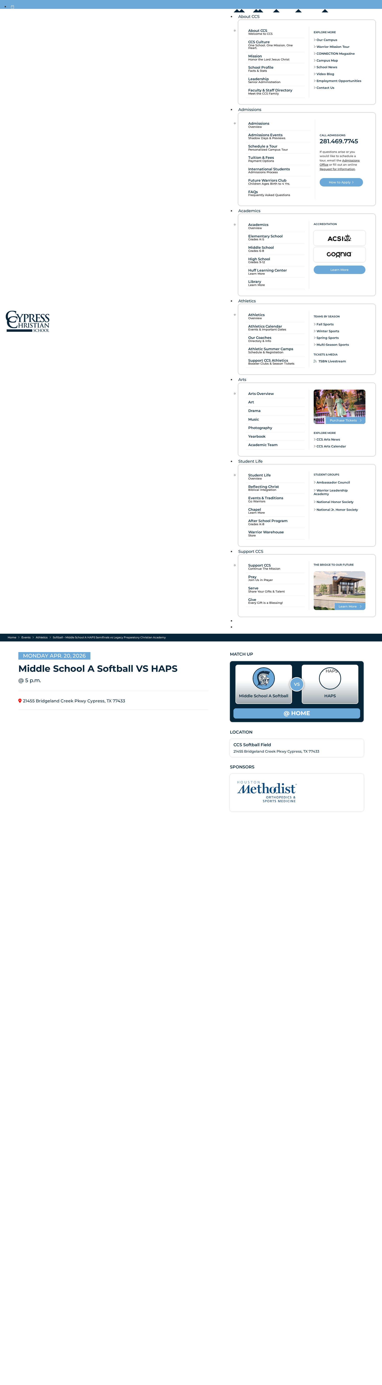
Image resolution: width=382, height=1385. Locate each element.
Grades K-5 (256, 239)
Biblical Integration (262, 490)
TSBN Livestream (332, 361)
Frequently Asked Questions (269, 195)
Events (26, 637)
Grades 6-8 (256, 251)
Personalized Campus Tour (268, 149)
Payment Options (261, 161)
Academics (249, 210)
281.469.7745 (339, 141)
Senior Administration (264, 82)
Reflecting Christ (263, 487)
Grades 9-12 (256, 262)
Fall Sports (325, 324)
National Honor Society (334, 502)
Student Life (250, 461)
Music (253, 420)
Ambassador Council (333, 482)
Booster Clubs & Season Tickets (271, 363)
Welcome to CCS (260, 33)
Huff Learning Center (267, 270)
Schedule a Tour (262, 146)
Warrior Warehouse (266, 532)
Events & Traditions (265, 498)
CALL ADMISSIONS (333, 135)
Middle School (261, 248)
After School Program (268, 521)
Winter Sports (327, 331)
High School (259, 259)
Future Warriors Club (267, 181)
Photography (260, 428)
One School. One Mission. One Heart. (270, 47)
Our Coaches (259, 338)
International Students (269, 169)
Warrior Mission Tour (333, 47)
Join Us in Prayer (260, 580)
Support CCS (250, 551)
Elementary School (265, 236)
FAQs (253, 192)
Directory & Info (259, 341)
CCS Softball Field (252, 744)
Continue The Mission (264, 568)
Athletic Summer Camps (270, 349)
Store (252, 535)
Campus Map (327, 60)
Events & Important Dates (267, 329)
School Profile (260, 67)
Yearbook (256, 437)
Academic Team (263, 445)
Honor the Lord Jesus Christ (268, 59)
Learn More (256, 273)
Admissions (249, 109)
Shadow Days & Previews (266, 138)
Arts (242, 379)
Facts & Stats (257, 70)
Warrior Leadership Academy (331, 492)
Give (252, 600)
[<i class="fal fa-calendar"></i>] (12, 7)
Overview (255, 127)
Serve (253, 588)
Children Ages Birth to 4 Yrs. (269, 184)
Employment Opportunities (338, 81)
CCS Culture (259, 42)
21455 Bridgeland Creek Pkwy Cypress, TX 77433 (74, 700)
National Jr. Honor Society (337, 510)
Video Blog (325, 74)
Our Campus (326, 40)
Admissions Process (263, 172)
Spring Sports (327, 338)
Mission (255, 56)
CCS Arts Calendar (331, 446)
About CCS (249, 16)
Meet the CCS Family (263, 93)
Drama (254, 411)
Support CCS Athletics (268, 361)
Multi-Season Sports (332, 345)
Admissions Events (265, 135)
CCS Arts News (328, 439)
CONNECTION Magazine (335, 54)
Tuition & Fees (261, 158)
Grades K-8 (256, 524)
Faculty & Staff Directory (270, 90)
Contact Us (325, 88)
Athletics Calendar (265, 326)
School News (326, 67)
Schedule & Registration (265, 352)
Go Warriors (256, 501)
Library (254, 282)
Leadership (258, 79)
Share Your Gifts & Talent (266, 591)
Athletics (247, 301)
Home (12, 637)
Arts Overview (261, 394)
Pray (252, 577)
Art (251, 402)
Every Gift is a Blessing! (265, 603)
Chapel (254, 510)
